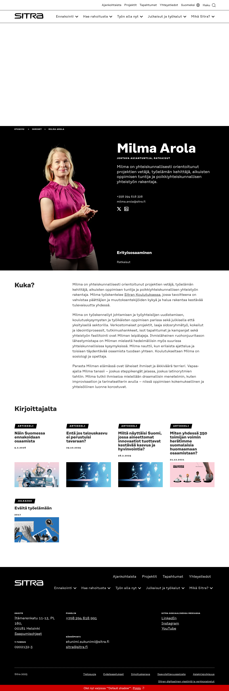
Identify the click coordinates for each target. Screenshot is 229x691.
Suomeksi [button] (188, 5)
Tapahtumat (148, 5)
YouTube (168, 629)
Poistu (137, 688)
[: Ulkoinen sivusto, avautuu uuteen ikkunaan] (119, 210)
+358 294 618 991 (81, 618)
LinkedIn (169, 618)
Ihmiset (37, 129)
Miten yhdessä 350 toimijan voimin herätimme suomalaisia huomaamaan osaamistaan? (188, 443)
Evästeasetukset (113, 674)
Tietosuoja (89, 674)
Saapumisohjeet (28, 634)
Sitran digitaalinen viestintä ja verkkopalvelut (186, 681)
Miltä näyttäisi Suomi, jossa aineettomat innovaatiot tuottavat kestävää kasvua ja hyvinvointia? (140, 441)
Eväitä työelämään (33, 508)
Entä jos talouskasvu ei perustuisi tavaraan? (86, 437)
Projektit (130, 5)
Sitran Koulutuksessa (142, 295)
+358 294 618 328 (130, 196)
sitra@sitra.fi (77, 647)
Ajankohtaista (111, 5)
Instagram (170, 623)
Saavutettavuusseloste (171, 674)
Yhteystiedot (169, 5)
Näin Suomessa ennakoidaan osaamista (29, 437)
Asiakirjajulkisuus (204, 674)
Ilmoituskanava (140, 674)
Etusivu (19, 129)
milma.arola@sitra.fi (131, 201)
